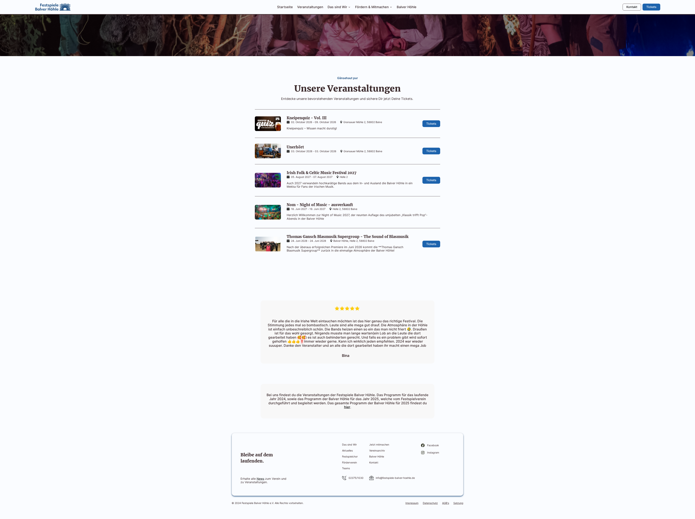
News (260, 478)
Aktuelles (347, 450)
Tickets (651, 7)
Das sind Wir (349, 444)
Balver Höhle (406, 7)
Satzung (458, 503)
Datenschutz (430, 503)
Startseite (285, 7)
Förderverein (349, 462)
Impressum (411, 503)
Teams (346, 468)
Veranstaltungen (310, 7)
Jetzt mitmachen (379, 444)
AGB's (445, 503)
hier (347, 407)
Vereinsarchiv (377, 450)
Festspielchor (350, 456)
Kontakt (631, 7)
